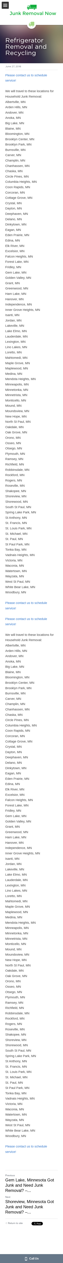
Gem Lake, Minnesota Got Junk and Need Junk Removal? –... (29, 1185)
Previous (10, 1175)
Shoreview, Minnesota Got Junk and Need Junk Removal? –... (29, 1206)
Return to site (15, 1223)
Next (7, 1197)
